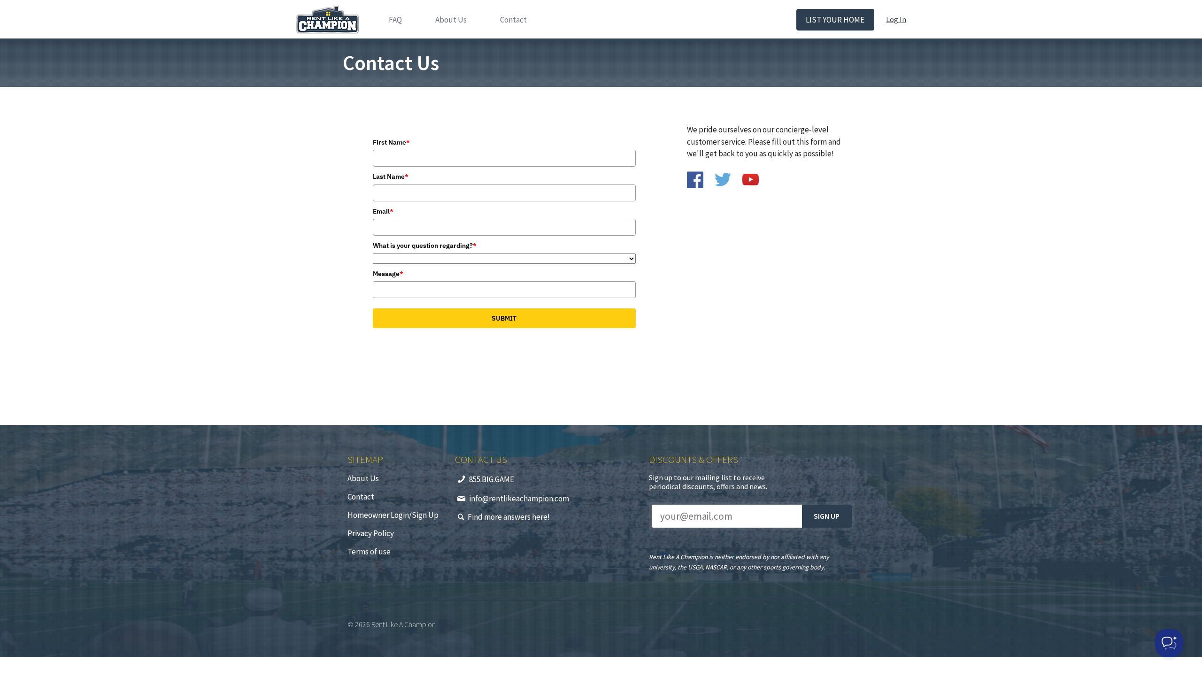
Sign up (827, 516)
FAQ (395, 20)
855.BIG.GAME (491, 479)
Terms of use (369, 551)
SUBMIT (504, 318)
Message (388, 273)
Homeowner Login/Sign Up (393, 515)
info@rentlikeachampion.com (519, 498)
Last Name (390, 176)
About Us (451, 20)
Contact (513, 20)
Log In (896, 19)
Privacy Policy (370, 533)
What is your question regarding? (425, 245)
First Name (391, 142)
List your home (835, 20)
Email (383, 211)
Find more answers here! (509, 517)
